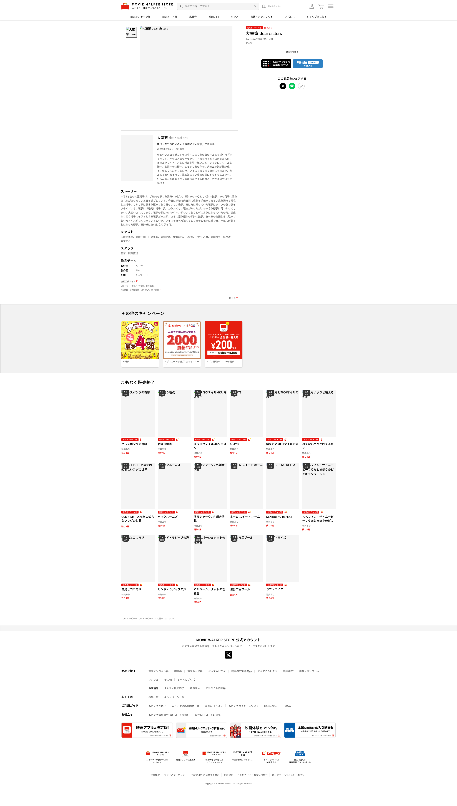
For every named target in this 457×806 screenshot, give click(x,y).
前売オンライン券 (140, 16)
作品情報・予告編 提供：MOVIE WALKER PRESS (140, 290)
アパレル (290, 16)
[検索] (181, 6)
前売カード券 (169, 16)
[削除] (254, 6)
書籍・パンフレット (261, 16)
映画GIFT (214, 16)
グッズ (234, 16)
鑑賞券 (193, 16)
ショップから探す (317, 16)
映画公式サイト (128, 281)
